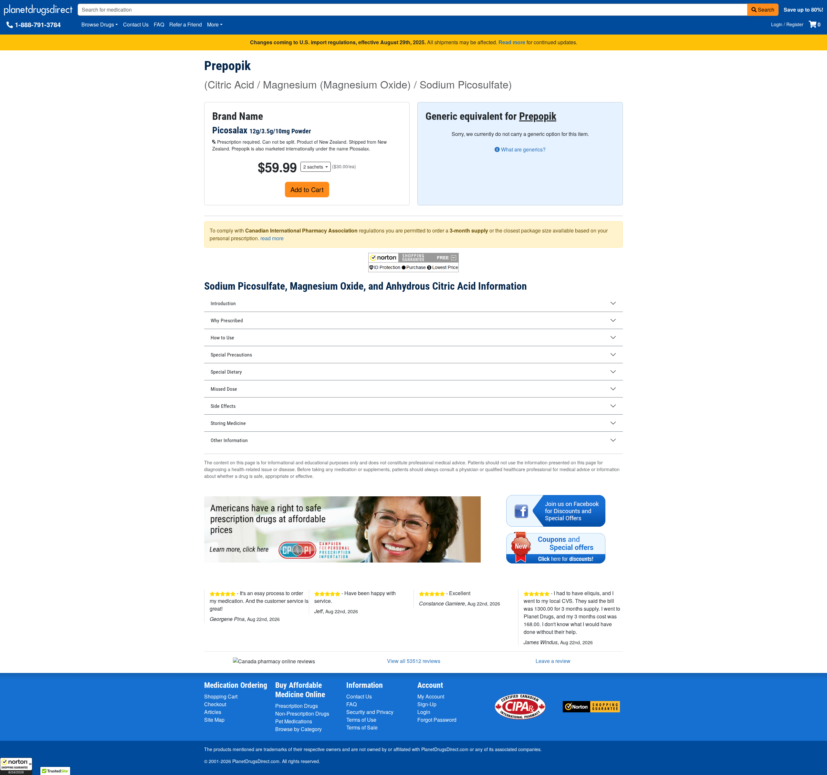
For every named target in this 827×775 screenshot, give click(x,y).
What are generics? (523, 149)
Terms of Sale (362, 727)
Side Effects (223, 406)
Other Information (229, 440)
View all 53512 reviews (413, 661)
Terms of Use (361, 719)
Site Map (214, 719)
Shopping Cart (220, 696)
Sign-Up (426, 704)
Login (423, 712)
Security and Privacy (369, 712)
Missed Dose (224, 389)
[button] (16, 766)
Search (765, 9)
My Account (430, 696)
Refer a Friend (185, 24)
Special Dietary (226, 372)
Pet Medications (293, 721)
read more (272, 238)
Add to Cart (307, 189)
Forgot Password (436, 719)
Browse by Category (298, 729)
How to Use (222, 338)
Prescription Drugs (296, 705)
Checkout (215, 704)
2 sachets (313, 166)
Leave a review (553, 661)
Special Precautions (231, 355)
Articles (212, 712)
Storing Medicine (228, 423)
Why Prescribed (227, 320)
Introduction (223, 303)
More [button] (213, 24)
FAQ (159, 24)
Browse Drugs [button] (97, 24)
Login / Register (787, 24)
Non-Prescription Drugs (302, 713)
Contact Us (136, 24)
